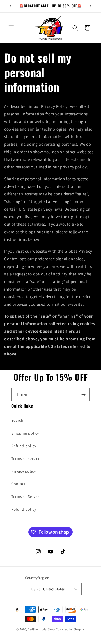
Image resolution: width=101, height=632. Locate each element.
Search (17, 420)
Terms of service (25, 458)
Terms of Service (26, 496)
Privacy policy (23, 471)
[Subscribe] (83, 394)
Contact (18, 483)
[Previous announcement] (10, 6)
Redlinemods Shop (41, 629)
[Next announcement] (90, 6)
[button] (11, 28)
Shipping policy (25, 433)
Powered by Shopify (70, 629)
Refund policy (23, 445)
